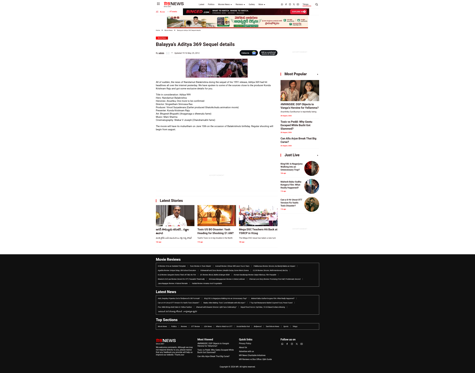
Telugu (306, 4)
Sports (285, 326)
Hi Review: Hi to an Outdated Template (172, 266)
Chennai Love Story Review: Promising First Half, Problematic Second (274, 279)
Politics (211, 4)
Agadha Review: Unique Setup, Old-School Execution (177, 270)
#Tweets (173, 11)
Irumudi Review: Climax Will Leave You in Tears (232, 266)
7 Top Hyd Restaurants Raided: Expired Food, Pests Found (270, 303)
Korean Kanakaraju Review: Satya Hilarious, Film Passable (255, 275)
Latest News (166, 292)
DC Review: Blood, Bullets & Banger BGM (215, 275)
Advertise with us (246, 351)
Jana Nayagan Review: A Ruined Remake (173, 283)
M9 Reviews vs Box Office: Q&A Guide (255, 359)
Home (158, 30)
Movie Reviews (168, 259)
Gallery (252, 4)
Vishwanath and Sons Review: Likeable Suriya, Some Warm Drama (224, 270)
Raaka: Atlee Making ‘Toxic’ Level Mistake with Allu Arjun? (224, 303)
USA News (208, 326)
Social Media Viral (243, 326)
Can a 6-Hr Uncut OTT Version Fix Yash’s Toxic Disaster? (178, 303)
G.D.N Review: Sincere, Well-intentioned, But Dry (270, 270)
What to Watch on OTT (224, 326)
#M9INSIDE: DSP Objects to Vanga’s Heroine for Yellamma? (213, 344)
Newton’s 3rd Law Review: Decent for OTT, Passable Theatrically (181, 279)
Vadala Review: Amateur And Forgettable (207, 283)
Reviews (239, 4)
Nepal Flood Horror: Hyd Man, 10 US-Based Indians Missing (263, 307)
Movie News (169, 30)
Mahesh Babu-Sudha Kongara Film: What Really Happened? (272, 298)
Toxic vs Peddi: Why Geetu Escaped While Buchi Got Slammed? (215, 351)
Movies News (224, 4)
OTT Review (195, 326)
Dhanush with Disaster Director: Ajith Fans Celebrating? (216, 307)
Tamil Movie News (272, 326)
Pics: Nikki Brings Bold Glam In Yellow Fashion (175, 307)
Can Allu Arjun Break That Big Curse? (213, 356)
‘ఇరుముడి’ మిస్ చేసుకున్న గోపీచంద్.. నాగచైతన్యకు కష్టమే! (177, 311)
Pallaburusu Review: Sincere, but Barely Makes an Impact (274, 266)
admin (161, 53)
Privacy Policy (245, 343)
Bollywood (257, 326)
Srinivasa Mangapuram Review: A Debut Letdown (227, 279)
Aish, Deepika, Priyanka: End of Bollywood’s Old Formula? (179, 298)
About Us (243, 347)
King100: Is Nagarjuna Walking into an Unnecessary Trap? (225, 298)
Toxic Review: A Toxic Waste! (200, 266)
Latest (201, 4)
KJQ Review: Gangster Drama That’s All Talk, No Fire (177, 275)
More (261, 4)
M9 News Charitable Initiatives (252, 355)
